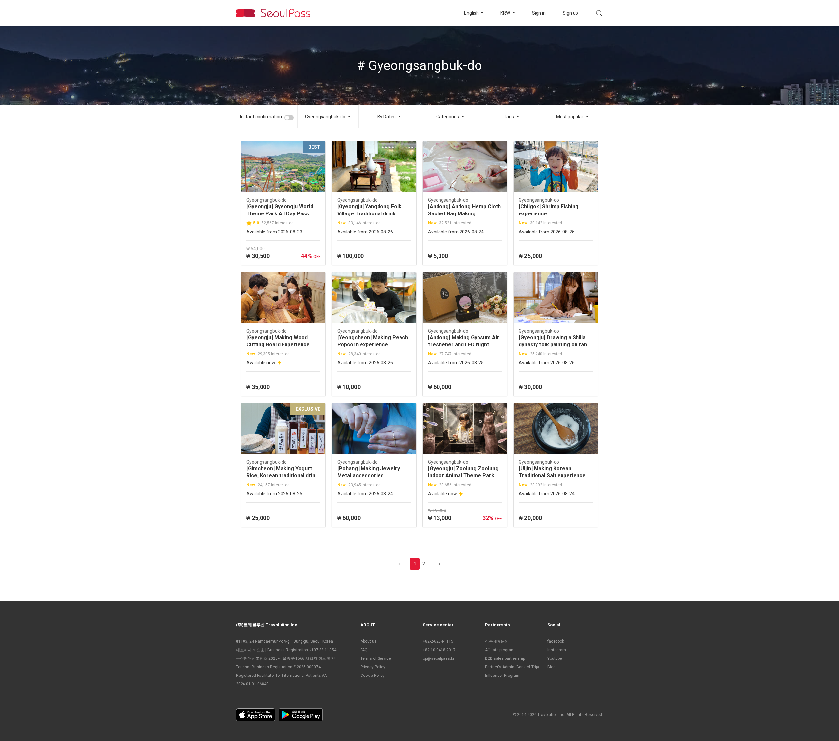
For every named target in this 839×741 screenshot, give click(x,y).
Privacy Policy (373, 667)
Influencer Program (502, 675)
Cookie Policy (373, 675)
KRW (505, 13)
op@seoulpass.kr (438, 658)
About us (369, 641)
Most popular (569, 116)
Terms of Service (376, 658)
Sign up (570, 13)
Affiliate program (500, 650)
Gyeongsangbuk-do (325, 116)
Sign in (539, 13)
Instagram (556, 650)
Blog (551, 667)
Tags (509, 116)
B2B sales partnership (505, 658)
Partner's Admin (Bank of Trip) (512, 667)
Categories (447, 116)
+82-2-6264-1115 (438, 641)
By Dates (386, 116)
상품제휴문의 (497, 641)
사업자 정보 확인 (320, 658)
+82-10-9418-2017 (439, 650)
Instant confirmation (261, 116)
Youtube (554, 658)
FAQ (364, 650)
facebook (555, 641)
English (472, 13)
